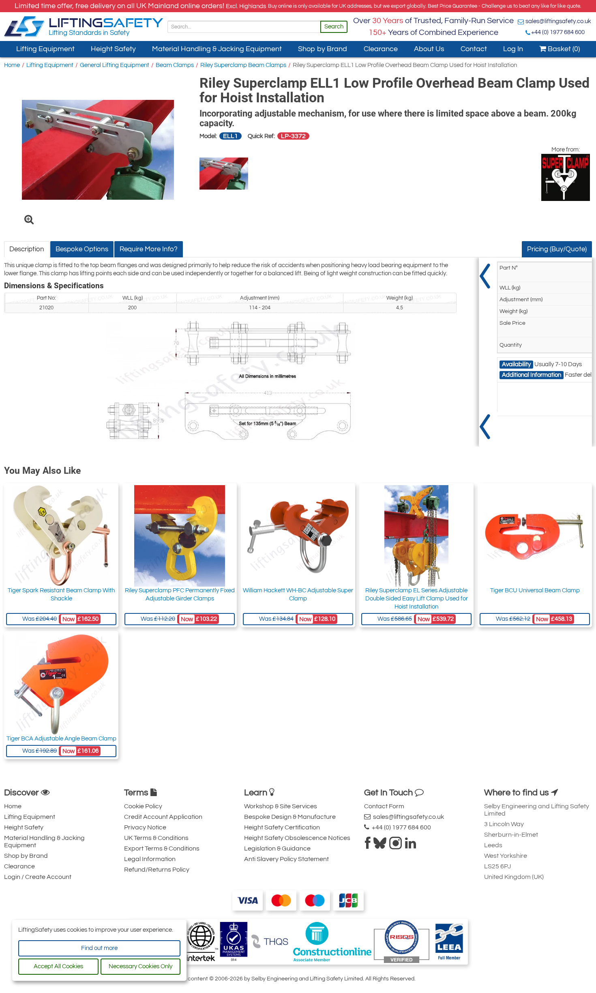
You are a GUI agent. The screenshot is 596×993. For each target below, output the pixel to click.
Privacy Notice (145, 827)
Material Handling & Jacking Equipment (217, 49)
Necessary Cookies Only (140, 966)
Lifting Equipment (45, 49)
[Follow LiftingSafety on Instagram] (395, 846)
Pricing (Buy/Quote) (557, 249)
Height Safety (113, 49)
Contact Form (384, 806)
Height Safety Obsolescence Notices (297, 838)
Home (12, 65)
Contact (474, 49)
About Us (429, 49)
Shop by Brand (322, 49)
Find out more (99, 948)
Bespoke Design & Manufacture (290, 817)
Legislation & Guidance (277, 848)
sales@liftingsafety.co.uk (558, 21)
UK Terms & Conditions (156, 838)
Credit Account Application (163, 817)
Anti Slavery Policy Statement (286, 859)
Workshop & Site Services (280, 806)
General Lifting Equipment (114, 65)
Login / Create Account (37, 877)
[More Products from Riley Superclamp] (565, 177)
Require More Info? (149, 249)
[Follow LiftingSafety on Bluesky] (380, 846)
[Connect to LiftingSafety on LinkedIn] (410, 846)
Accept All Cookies (58, 966)
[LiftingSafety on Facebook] (367, 846)
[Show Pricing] (485, 352)
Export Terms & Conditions (161, 848)
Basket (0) (563, 49)
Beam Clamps (175, 65)
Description (26, 249)
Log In (513, 49)
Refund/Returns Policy (156, 869)
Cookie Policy (143, 806)
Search (333, 27)
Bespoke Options (82, 249)
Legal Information (150, 859)
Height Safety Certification (282, 827)
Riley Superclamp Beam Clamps (243, 65)
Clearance (381, 49)
